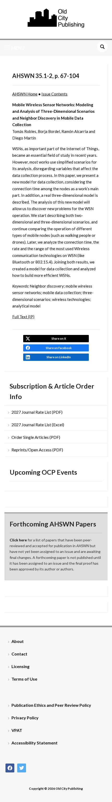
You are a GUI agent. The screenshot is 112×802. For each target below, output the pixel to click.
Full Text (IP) (23, 316)
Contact (19, 653)
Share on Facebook (59, 348)
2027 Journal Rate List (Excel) (37, 424)
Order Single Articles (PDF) (35, 437)
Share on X (59, 338)
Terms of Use (24, 678)
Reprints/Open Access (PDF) (37, 449)
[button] (14, 48)
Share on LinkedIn (59, 357)
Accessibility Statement (34, 742)
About (17, 641)
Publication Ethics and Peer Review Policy (51, 705)
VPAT (16, 730)
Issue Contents (54, 94)
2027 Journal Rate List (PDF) (37, 412)
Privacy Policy (25, 717)
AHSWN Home (25, 94)
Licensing (20, 666)
